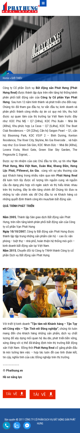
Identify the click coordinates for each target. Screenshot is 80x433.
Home (6, 78)
